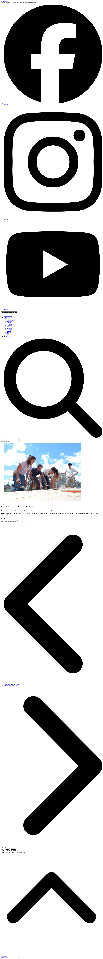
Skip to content (4, 1)
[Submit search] (19, 440)
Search (2, 440)
